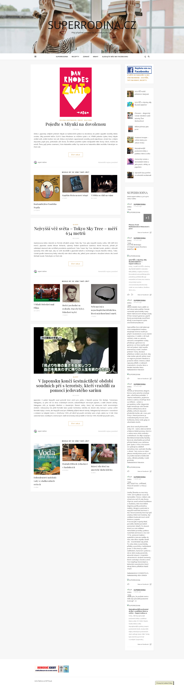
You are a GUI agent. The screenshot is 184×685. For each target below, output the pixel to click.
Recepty (75, 56)
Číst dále (75, 155)
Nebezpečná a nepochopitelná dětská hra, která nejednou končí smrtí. (104, 310)
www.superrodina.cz (134, 196)
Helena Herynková (68, 120)
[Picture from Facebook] (131, 218)
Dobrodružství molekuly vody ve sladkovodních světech (45, 481)
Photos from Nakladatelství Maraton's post (139, 227)
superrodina (42, 162)
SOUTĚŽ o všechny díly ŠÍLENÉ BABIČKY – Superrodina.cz (138, 262)
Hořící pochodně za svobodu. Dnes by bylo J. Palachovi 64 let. (73, 308)
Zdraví (86, 56)
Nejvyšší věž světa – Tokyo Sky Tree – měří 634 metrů (75, 231)
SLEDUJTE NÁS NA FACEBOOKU (115, 56)
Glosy (75, 225)
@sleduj (137, 245)
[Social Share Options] (151, 232)
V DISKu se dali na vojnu (102, 195)
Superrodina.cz (92, 24)
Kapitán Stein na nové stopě (75, 195)
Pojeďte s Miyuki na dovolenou (75, 124)
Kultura (88, 120)
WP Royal (49, 681)
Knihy (95, 56)
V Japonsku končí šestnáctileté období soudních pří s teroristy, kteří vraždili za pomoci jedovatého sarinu (75, 385)
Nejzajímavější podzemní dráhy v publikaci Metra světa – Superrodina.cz (138, 611)
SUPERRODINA (62, 56)
